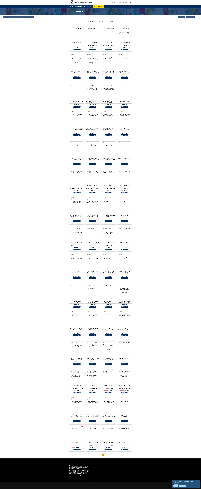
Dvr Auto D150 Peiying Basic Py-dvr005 (124, 272)
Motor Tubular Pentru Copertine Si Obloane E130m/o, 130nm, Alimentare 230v (92, 301)
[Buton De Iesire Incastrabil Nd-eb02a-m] (124, 143)
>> (109, 455)
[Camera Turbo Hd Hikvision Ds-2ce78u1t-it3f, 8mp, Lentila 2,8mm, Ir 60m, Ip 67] (108, 401)
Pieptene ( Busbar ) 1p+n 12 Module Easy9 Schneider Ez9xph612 (76, 330)
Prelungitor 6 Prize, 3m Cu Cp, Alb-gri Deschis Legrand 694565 (92, 187)
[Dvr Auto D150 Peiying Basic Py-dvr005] (124, 258)
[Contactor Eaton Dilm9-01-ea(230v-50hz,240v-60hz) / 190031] (76, 172)
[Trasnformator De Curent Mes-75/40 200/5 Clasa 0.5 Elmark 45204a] (76, 115)
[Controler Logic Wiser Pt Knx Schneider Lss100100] (124, 401)
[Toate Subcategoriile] (29, 17)
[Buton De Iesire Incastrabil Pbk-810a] (76, 29)
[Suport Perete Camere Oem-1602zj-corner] (76, 429)
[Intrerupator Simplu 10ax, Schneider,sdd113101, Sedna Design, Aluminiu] (76, 401)
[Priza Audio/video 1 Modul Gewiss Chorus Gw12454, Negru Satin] (124, 172)
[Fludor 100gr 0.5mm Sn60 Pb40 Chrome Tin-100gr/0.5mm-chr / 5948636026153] (92, 116)
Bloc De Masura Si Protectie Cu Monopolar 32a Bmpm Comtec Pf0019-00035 (108, 44)
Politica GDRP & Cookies (105, 467)
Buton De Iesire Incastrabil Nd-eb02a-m (124, 158)
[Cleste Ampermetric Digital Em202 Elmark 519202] (76, 286)
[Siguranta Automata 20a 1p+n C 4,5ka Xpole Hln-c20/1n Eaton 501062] (108, 115)
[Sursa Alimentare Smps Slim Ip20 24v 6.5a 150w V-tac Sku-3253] (108, 58)
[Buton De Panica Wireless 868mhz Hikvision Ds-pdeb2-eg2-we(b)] (108, 172)
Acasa (71, 6)
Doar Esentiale (182, 485)
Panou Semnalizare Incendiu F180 (124, 215)
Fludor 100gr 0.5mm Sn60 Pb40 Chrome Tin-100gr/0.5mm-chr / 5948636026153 (92, 130)
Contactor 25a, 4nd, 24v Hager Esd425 (124, 72)
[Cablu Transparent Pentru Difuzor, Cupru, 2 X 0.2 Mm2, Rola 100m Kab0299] (92, 144)
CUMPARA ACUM (76, 49)
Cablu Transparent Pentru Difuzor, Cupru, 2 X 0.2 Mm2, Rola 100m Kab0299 (92, 159)
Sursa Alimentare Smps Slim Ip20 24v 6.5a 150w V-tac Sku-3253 (108, 73)
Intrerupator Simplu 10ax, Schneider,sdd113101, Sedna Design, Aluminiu (76, 416)
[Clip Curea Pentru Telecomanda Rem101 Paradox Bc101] (92, 430)
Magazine (103, 465)
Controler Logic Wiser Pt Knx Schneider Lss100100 (124, 415)
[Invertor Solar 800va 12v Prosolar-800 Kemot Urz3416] (108, 286)
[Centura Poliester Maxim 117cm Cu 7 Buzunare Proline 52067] (76, 144)
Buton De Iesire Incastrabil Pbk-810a (76, 43)
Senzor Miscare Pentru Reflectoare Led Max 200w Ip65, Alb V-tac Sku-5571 (108, 159)
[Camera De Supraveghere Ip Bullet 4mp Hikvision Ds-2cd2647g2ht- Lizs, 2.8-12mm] (124, 115)
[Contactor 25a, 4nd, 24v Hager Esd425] (124, 58)
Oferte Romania (88, 6)
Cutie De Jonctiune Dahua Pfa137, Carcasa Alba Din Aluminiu (108, 444)
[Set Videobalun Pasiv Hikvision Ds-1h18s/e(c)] (108, 258)
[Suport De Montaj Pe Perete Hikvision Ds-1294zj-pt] (124, 229)
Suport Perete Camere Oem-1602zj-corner (76, 443)
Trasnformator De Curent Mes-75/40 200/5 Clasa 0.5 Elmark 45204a (76, 130)
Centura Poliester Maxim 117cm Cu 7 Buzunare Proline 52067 (76, 159)
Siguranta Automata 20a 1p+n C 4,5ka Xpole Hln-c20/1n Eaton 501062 (108, 130)
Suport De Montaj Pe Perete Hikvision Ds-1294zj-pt (124, 244)
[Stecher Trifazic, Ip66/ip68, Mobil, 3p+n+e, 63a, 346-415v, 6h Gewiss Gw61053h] (124, 315)
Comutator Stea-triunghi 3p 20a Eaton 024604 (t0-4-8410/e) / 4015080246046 (92, 44)
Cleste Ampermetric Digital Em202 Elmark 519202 (76, 301)
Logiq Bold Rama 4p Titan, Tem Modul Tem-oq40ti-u (108, 215)
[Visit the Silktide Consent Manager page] (198, 485)
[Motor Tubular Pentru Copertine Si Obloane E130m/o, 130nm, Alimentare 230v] (92, 287)
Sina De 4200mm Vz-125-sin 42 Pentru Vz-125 (124, 357)
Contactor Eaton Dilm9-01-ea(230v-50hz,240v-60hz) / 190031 (76, 187)
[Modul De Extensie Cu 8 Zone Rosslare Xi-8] (124, 429)
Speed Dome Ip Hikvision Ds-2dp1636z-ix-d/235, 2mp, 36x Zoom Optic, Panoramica (76, 273)
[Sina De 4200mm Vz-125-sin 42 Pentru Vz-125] (124, 343)
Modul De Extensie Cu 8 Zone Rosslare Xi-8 (124, 443)
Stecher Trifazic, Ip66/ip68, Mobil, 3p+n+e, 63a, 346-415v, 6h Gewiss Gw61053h (124, 330)
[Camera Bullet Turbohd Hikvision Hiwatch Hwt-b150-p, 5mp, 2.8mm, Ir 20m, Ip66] (108, 372)
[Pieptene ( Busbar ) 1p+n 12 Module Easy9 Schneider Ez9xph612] (76, 315)
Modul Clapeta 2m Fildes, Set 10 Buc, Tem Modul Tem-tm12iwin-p (92, 330)
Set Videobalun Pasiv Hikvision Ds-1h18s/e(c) (108, 272)
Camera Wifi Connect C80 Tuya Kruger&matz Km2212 (76, 101)
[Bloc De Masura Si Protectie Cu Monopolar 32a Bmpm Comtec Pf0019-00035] (108, 30)
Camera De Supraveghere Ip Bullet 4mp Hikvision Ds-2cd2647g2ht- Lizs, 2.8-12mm (124, 131)
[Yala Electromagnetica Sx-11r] (108, 314)
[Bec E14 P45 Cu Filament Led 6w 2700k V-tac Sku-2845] (92, 258)
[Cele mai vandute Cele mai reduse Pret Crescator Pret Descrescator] (190, 17)
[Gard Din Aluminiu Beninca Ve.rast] (124, 86)
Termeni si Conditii (104, 469)
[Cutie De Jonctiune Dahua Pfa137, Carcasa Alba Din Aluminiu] (108, 430)
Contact (98, 469)
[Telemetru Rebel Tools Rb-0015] (92, 229)
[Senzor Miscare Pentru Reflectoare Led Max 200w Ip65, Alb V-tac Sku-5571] (108, 144)
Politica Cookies (176, 482)
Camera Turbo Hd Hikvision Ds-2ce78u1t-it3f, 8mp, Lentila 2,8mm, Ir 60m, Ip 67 (108, 416)
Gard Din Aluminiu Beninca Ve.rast (124, 100)
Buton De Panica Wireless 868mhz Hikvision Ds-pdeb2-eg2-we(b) (108, 187)
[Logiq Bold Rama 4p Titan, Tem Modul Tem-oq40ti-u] (108, 201)
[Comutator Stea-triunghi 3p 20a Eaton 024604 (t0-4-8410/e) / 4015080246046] (92, 30)
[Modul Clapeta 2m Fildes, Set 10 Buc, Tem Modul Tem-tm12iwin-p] (92, 315)
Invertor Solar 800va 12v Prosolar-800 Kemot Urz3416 (108, 301)
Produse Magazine (98, 6)
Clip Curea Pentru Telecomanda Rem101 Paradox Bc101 (92, 444)
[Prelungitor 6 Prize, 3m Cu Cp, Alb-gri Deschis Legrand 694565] (92, 172)
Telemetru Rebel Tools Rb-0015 (92, 243)
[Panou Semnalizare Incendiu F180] (124, 201)
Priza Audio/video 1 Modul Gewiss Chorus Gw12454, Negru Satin (124, 187)
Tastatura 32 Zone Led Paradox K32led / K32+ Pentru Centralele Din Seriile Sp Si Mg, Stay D (92, 416)
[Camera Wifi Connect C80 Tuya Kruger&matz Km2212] (76, 86)
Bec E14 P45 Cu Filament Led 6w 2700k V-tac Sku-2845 (92, 273)
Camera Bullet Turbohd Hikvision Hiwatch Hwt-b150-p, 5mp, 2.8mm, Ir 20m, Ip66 (108, 387)
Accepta (175, 485)
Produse (98, 467)
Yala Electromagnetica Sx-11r (108, 330)
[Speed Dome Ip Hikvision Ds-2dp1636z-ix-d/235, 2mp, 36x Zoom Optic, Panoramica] (76, 258)
